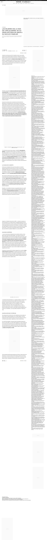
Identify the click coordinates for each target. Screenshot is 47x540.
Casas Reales (26, 3)
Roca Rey (27, 0)
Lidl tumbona (40, 0)
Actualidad (21, 3)
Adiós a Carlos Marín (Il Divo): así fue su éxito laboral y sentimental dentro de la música (14, 498)
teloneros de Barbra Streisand (12, 156)
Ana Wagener (9, 0)
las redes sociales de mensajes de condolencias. (18, 173)
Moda (14, 3)
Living (23, 3)
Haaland (16, 0)
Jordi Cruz (37, 0)
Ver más (32, 429)
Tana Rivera (19, 0)
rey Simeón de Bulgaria (23, 0)
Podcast (29, 3)
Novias (18, 3)
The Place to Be (32, 3)
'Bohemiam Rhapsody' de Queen (12, 190)
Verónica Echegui (13, 0)
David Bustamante (34, 0)
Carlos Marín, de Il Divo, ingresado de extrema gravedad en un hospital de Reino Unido (14, 500)
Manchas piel (29, 0)
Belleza (16, 3)
